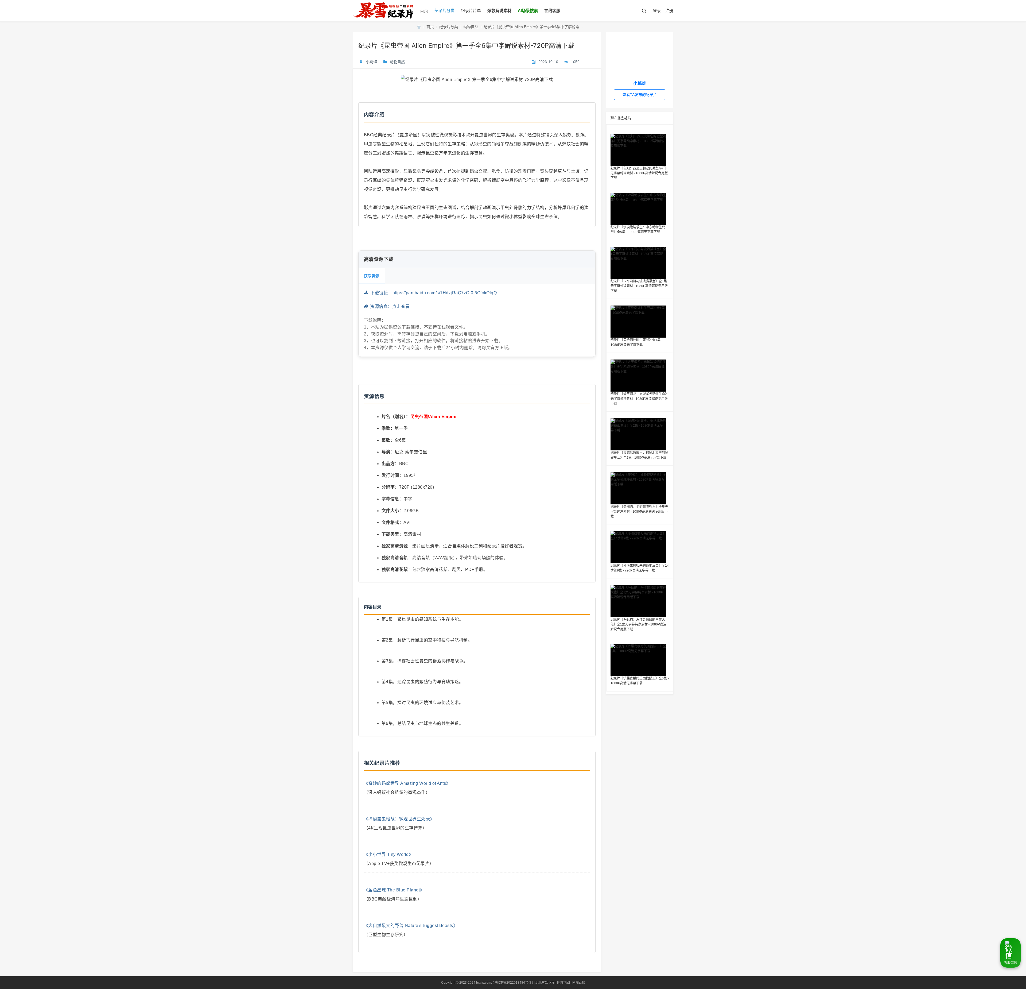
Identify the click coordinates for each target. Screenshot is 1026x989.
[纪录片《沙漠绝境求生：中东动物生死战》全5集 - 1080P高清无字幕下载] (640, 209)
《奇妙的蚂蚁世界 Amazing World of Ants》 (407, 783)
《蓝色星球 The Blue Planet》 (394, 890)
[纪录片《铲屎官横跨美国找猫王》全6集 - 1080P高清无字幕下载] (640, 660)
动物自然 (470, 27)
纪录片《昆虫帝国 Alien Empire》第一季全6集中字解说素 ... (534, 27)
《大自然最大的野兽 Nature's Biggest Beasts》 (410, 925)
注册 (669, 10)
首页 (424, 10)
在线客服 (552, 10)
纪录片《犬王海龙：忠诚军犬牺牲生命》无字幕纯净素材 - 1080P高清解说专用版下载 (639, 398)
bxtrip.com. (484, 982)
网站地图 (563, 982)
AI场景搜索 (528, 10)
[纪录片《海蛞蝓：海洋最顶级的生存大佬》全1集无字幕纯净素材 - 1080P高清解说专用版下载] (640, 601)
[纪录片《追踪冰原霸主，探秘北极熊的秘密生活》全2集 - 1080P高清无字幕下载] (640, 434)
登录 (657, 10)
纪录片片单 (471, 10)
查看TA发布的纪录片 (640, 94)
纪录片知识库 (545, 982)
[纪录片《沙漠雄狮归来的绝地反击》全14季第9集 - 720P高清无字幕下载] (640, 547)
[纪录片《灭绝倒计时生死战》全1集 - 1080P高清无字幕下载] (640, 322)
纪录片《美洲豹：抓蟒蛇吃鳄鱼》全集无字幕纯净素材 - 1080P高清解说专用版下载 (639, 511)
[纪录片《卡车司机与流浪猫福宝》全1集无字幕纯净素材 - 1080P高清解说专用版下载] (640, 263)
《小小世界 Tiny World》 (388, 854)
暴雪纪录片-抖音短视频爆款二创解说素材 (419, 27)
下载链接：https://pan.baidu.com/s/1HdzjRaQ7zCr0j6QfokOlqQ (432, 293)
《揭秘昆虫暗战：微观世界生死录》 (399, 819)
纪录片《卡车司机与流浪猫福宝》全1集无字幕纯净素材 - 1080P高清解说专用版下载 (639, 286)
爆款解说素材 (499, 10)
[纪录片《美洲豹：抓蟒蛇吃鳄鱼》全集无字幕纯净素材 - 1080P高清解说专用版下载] (640, 488)
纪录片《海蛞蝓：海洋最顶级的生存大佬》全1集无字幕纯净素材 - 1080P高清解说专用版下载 (638, 624)
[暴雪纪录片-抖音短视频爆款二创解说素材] (388, 20)
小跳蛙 (371, 62)
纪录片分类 (444, 10)
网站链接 (578, 982)
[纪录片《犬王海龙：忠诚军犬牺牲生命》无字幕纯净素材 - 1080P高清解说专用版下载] (640, 376)
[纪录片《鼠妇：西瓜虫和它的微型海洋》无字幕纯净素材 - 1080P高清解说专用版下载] (640, 150)
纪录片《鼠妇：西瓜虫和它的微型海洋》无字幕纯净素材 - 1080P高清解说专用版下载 (639, 173)
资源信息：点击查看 (389, 306)
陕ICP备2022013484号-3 (513, 982)
